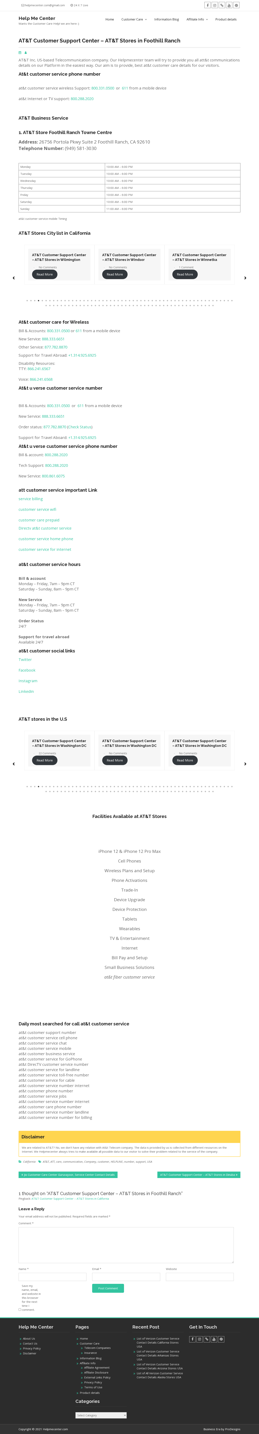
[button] (13, 276)
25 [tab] (118, 301)
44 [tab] (190, 301)
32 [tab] (145, 301)
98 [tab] (205, 306)
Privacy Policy (32, 1348)
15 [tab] (80, 301)
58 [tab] (54, 306)
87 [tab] (164, 306)
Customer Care (132, 19)
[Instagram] (215, 5)
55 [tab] (232, 301)
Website (171, 1269)
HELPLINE (117, 1161)
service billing (31, 498)
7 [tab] (50, 301)
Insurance (90, 1353)
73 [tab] (110, 306)
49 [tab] (209, 301)
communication (73, 1161)
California (29, 1161)
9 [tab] (57, 301)
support (141, 1161)
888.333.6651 (53, 338)
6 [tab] (46, 301)
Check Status (79, 426)
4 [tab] (38, 301)
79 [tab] (133, 306)
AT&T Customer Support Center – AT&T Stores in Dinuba (197, 1175)
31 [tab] (141, 301)
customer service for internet (45, 549)
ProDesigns (232, 1429)
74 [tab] (114, 306)
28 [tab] (129, 301)
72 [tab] (107, 306)
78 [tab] (129, 306)
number (129, 1161)
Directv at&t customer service (45, 528)
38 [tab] (167, 301)
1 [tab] (27, 301)
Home (109, 19)
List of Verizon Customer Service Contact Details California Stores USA (158, 1342)
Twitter (25, 659)
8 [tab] (54, 301)
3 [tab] (35, 301)
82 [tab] (145, 306)
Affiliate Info (195, 19)
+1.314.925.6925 (82, 355)
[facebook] (207, 5)
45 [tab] (194, 301)
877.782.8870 (56, 347)
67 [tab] (88, 306)
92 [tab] (182, 306)
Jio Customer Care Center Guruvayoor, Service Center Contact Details (69, 1175)
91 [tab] (179, 306)
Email (96, 1269)
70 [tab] (99, 306)
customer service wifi (37, 509)
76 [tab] (122, 306)
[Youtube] (229, 5)
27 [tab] (126, 301)
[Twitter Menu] (222, 5)
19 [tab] (95, 301)
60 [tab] (61, 306)
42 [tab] (182, 301)
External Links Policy (97, 1377)
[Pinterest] (236, 5)
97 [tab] (201, 306)
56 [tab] (46, 306)
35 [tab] (156, 301)
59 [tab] (57, 306)
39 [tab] (171, 301)
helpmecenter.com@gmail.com (45, 5)
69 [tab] (95, 306)
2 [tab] (31, 301)
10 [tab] (61, 301)
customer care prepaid (39, 520)
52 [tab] (220, 301)
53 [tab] (224, 301)
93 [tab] (186, 306)
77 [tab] (126, 306)
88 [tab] (167, 306)
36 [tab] (160, 301)
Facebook (27, 670)
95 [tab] (194, 306)
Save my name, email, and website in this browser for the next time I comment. (31, 1298)
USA (149, 1161)
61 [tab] (65, 306)
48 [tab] (205, 301)
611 (125, 88)
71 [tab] (103, 306)
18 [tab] (91, 301)
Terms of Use (93, 1387)
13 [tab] (73, 301)
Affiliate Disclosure (96, 1372)
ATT (52, 1161)
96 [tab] (198, 306)
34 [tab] (152, 301)
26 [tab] (122, 301)
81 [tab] (141, 306)
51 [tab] (217, 301)
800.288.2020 (82, 98)
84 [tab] (152, 306)
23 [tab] (110, 301)
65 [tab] (80, 306)
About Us (29, 1338)
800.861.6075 (53, 476)
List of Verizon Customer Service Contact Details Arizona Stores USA (160, 1366)
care (58, 1161)
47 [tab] (201, 301)
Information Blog (166, 19)
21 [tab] (103, 301)
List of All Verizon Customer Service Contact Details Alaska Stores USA (160, 1375)
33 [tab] (148, 301)
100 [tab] (213, 306)
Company (90, 1161)
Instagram (28, 680)
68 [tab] (91, 306)
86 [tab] (160, 306)
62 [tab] (69, 306)
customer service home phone (46, 538)
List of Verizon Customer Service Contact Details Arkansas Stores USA (158, 1355)
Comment (26, 1223)
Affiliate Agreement (97, 1367)
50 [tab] (213, 301)
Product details (226, 19)
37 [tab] (164, 301)
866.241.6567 (38, 368)
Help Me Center (37, 18)
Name (24, 1269)
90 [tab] (175, 306)
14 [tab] (76, 301)
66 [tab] (84, 306)
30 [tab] (137, 301)
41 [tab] (179, 301)
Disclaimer (29, 1353)
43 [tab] (186, 301)
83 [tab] (148, 306)
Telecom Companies (97, 1348)
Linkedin (26, 691)
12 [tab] (69, 301)
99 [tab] (209, 306)
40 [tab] (175, 301)
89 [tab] (171, 306)
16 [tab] (84, 301)
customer (103, 1161)
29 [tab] (133, 301)
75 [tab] (118, 306)
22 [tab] (107, 301)
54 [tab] (228, 301)
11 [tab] (65, 301)
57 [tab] (50, 306)
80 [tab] (137, 306)
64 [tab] (76, 306)
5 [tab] (42, 301)
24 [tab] (114, 301)
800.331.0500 (102, 88)
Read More (45, 274)
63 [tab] (73, 306)
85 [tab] (156, 306)
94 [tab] (190, 306)
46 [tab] (198, 301)
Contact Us (30, 1343)
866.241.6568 (41, 379)
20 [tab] (99, 301)
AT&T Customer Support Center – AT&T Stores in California (70, 1198)
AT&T (46, 1161)
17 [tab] (88, 301)
